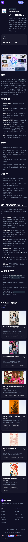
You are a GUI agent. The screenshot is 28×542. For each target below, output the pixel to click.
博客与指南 (3, 522)
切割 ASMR (18, 519)
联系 (8, 529)
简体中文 (11, 535)
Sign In (21, 2)
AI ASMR (17, 511)
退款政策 (23, 529)
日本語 (4, 538)
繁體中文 (18, 535)
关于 (4, 529)
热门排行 (3, 514)
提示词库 (3, 511)
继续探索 (3, 307)
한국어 (10, 538)
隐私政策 (12, 529)
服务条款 (17, 529)
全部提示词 (3, 519)
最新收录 (3, 517)
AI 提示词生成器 (19, 517)
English (4, 535)
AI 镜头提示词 (18, 514)
